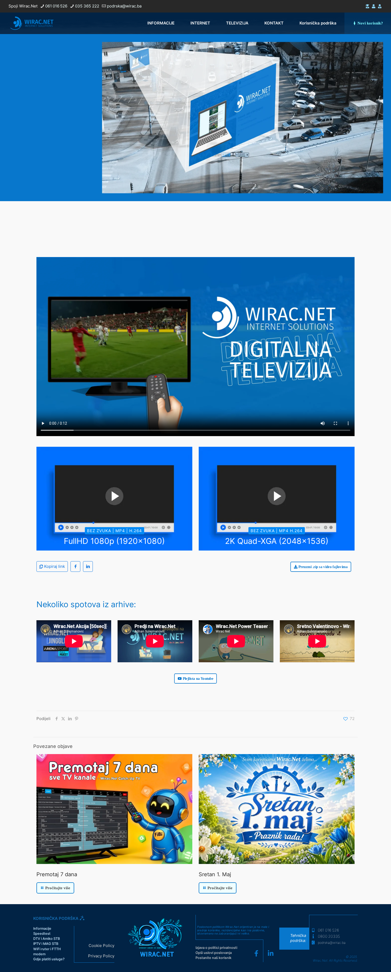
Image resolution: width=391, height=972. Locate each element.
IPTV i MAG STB (45, 944)
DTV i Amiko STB (46, 939)
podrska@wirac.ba (124, 6)
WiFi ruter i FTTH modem (47, 951)
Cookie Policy (101, 945)
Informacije (42, 928)
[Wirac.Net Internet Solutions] (32, 23)
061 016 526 (56, 6)
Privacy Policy (101, 955)
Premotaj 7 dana (56, 874)
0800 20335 (328, 936)
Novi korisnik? (370, 23)
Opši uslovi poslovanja (214, 953)
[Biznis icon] (379, 6)
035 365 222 (87, 6)
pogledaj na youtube (73, 174)
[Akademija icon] (367, 6)
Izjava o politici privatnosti (216, 948)
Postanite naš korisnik (213, 958)
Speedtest (42, 934)
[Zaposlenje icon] (373, 6)
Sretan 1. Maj (215, 874)
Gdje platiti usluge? (49, 959)
